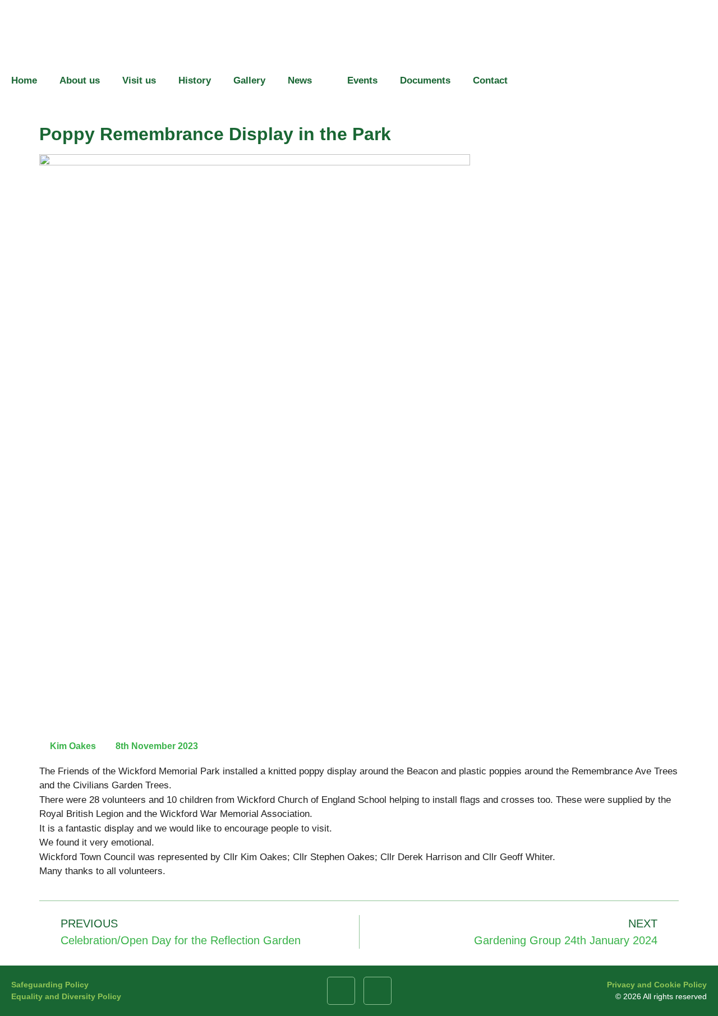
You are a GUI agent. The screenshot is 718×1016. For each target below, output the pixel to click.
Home (24, 80)
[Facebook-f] (341, 991)
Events (362, 80)
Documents (425, 80)
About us (79, 80)
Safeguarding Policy (50, 984)
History (194, 80)
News (300, 80)
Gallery (249, 80)
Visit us (139, 80)
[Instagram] (377, 991)
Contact (490, 80)
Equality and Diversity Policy (66, 996)
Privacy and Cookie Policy (657, 984)
